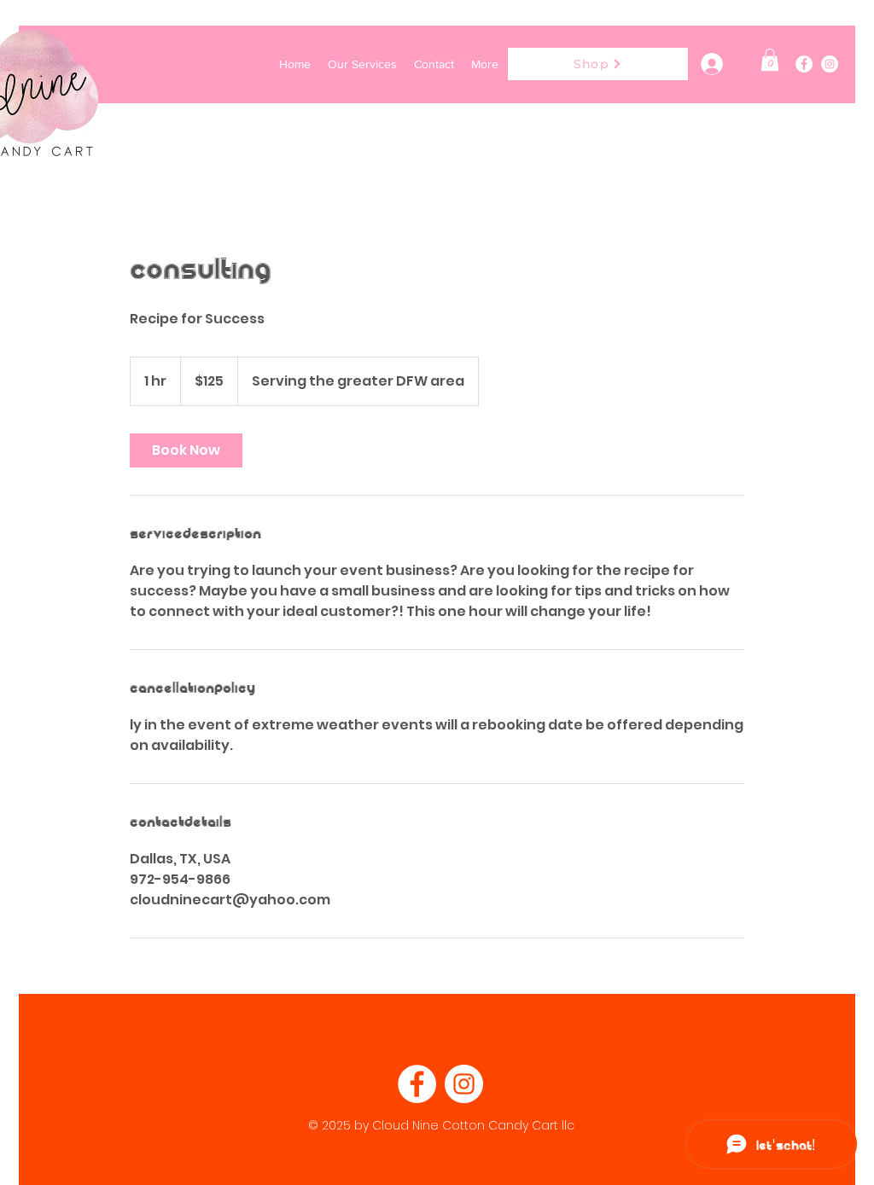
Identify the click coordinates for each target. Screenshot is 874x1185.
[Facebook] (804, 64)
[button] (769, 60)
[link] (186, 450)
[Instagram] (464, 1084)
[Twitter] (829, 64)
